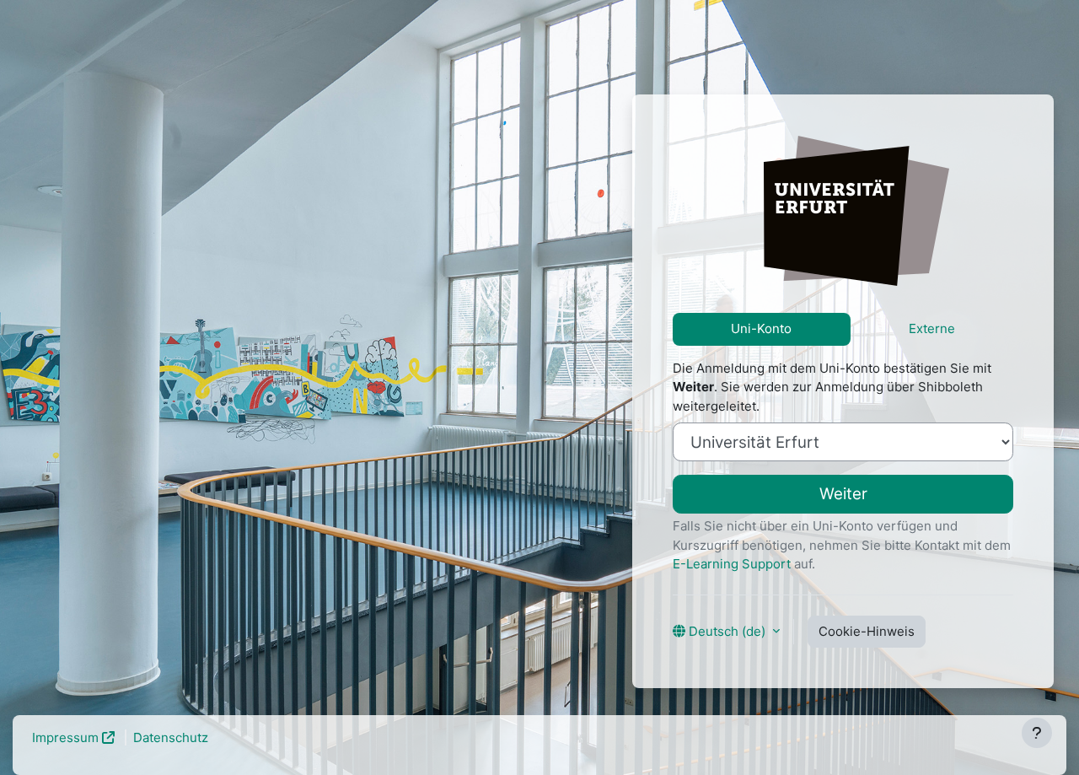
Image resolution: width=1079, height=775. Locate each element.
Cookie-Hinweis (867, 631)
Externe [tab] (932, 328)
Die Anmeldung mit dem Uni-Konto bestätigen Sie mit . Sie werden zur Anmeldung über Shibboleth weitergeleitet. (832, 387)
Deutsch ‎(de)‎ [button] (727, 631)
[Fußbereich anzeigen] (1037, 733)
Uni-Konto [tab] (761, 328)
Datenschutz (170, 737)
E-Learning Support (732, 564)
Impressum (65, 737)
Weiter (843, 493)
